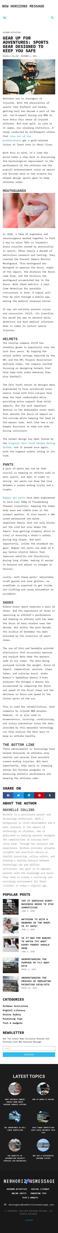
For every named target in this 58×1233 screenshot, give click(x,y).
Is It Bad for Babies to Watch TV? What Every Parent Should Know (36, 943)
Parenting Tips (13, 1019)
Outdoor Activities (12, 32)
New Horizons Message (23, 6)
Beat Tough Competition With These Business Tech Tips (43, 1130)
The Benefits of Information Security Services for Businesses (15, 1158)
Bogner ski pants (14, 497)
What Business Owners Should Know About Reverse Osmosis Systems (15, 1102)
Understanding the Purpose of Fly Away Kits (35, 962)
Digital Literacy (14, 1010)
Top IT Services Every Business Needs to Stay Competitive (37, 904)
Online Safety (12, 1014)
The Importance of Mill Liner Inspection (15, 1128)
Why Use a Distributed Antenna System (43, 1157)
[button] (4, 17)
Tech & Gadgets (13, 1023)
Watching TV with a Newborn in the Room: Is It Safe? (36, 922)
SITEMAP (29, 1220)
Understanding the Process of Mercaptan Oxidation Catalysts (36, 981)
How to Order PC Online (43, 1099)
